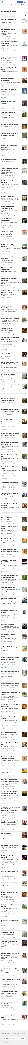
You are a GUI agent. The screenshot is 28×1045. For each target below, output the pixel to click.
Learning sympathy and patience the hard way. (10, 282)
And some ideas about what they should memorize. (9, 783)
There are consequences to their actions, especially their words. (9, 994)
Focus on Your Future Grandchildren (7, 79)
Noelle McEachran (11, 763)
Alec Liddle (10, 815)
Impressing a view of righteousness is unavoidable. (10, 249)
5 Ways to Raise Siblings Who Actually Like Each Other (10, 821)
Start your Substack (10, 1038)
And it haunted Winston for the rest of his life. (10, 796)
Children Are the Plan (7, 196)
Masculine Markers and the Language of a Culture (9, 942)
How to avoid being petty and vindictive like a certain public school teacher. (10, 626)
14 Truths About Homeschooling (6, 834)
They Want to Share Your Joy (9, 539)
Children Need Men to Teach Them (9, 527)
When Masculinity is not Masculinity (8, 257)
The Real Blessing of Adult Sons (9, 455)
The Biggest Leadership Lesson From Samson (8, 399)
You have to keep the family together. (10, 614)
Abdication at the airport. (7, 875)
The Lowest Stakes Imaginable (10, 882)
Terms (18, 1033)
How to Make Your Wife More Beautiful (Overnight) (10, 658)
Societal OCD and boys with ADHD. (9, 378)
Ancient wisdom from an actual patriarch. (9, 211)
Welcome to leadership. (7, 1005)
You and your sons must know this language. (9, 945)
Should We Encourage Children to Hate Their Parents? (10, 363)
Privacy (14, 1033)
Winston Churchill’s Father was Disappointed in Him (9, 792)
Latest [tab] (3, 15)
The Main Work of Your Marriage (8, 30)
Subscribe (19, 2)
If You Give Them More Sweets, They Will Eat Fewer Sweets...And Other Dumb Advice (10, 808)
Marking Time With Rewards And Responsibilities (9, 576)
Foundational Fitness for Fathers (8, 717)
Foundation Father (11, 662)
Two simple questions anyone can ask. (9, 422)
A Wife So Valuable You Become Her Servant (8, 207)
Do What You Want (6, 328)
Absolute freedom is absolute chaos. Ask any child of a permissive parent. (10, 761)
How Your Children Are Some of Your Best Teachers (10, 494)
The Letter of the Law (7, 624)
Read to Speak (5, 353)
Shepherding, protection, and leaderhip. (8, 33)
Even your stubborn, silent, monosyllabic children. (7, 896)
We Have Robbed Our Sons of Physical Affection (10, 291)
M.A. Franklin (8, 24)
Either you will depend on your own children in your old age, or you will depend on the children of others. (10, 198)
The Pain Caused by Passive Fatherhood (9, 872)
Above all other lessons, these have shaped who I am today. (10, 675)
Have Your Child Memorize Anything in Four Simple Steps (10, 780)
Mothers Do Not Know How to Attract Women (10, 954)
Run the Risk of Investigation (9, 845)
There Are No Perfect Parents (9, 409)
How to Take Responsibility (9, 969)
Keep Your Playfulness (8, 587)
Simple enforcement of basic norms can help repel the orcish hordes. (10, 366)
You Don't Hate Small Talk (8, 19)
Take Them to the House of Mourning (9, 181)
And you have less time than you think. (9, 342)
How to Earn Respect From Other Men (9, 146)
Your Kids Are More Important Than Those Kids (10, 443)
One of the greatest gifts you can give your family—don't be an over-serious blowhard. (10, 590)
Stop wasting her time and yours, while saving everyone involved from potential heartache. (10, 223)
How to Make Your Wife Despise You (8, 306)
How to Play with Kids (7, 231)
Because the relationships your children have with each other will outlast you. (9, 825)
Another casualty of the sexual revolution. (8, 295)
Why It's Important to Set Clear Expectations (10, 705)
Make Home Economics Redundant (8, 113)
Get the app (21, 1038)
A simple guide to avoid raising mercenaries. (9, 172)
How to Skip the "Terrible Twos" (8, 1016)
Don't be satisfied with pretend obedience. (8, 848)
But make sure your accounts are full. (10, 746)
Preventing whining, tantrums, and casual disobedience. (9, 1020)
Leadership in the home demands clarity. (9, 709)
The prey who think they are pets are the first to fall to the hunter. (10, 602)
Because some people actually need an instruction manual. (10, 233)
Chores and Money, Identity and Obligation (9, 169)
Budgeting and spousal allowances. (10, 486)
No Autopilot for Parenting (9, 647)
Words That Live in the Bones (10, 318)
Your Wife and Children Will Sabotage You (9, 1002)
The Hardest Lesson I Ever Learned (9, 611)
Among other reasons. (6, 355)
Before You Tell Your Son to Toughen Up (9, 279)
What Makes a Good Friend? (9, 159)
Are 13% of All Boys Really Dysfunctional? (9, 375)
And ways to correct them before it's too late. (10, 137)
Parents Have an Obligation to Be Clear (10, 905)
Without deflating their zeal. (8, 435)
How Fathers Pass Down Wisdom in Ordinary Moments (10, 550)
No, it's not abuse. (5, 60)
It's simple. (3, 91)
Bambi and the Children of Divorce (9, 599)
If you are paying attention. (8, 496)
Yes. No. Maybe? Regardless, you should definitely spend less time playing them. (9, 735)
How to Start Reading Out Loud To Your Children (10, 980)
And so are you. (5, 519)
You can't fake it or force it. (7, 149)
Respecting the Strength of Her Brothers (10, 693)
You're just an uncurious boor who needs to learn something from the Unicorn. (9, 21)
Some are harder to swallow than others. (9, 837)
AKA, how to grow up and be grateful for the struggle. (10, 971)
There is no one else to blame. (8, 271)
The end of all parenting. (7, 330)
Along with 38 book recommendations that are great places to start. (9, 983)
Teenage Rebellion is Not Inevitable (8, 102)
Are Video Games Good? (8, 732)
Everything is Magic (7, 769)
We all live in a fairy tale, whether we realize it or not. (10, 771)
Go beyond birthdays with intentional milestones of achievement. (10, 579)
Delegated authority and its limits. (9, 71)
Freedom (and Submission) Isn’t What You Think (9, 757)
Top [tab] (7, 15)
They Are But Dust (6, 517)
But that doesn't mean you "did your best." (10, 412)
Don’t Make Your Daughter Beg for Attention (10, 42)
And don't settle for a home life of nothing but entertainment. (9, 116)
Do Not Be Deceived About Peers (9, 467)
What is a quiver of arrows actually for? (9, 459)
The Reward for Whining (8, 89)
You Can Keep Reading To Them (8, 635)
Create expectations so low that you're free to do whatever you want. (10, 310)
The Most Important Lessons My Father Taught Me (10, 672)
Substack (7, 1042)
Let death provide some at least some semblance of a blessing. (10, 185)
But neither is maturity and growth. (10, 105)
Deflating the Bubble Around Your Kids (9, 856)
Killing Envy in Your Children (9, 124)
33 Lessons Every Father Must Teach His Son (10, 338)
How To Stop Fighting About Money (9, 483)
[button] (2, 4)
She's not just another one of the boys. (9, 46)
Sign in (25, 2)
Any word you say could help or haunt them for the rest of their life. (10, 320)
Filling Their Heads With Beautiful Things (8, 561)
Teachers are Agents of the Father (9, 68)
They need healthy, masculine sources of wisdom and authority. (10, 531)
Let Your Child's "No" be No (9, 991)
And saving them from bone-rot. (9, 126)
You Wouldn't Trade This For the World (9, 504)
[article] (14, 22)
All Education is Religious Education (9, 245)
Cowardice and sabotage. (7, 402)
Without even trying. (6, 553)
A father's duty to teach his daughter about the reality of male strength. (10, 696)
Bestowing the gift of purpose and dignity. (9, 387)
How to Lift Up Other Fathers (9, 420)
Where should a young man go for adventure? (9, 924)
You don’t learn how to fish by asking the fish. (10, 957)
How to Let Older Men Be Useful (10, 385)
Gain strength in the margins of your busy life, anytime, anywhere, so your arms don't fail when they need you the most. (10, 721)
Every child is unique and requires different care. (9, 649)
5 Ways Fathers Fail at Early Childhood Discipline (9, 134)
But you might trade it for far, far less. (10, 507)
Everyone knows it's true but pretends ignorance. (10, 446)
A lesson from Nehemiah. (7, 934)
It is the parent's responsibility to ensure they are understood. (9, 909)
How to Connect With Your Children (9, 893)
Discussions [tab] (12, 15)
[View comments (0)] (8, 26)
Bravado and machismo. (7, 260)
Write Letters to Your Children (10, 683)
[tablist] (8, 15)
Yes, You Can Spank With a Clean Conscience (9, 57)
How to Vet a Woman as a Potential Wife (8, 219)
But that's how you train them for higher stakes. (9, 884)
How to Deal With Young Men (10, 433)
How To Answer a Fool (8, 932)
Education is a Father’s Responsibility (8, 268)
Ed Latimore (9, 615)
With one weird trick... (6, 661)
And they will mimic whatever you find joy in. (9, 541)
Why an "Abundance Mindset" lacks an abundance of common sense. (10, 813)
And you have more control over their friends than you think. (10, 471)
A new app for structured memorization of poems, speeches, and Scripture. (9, 564)
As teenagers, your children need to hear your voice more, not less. (10, 639)
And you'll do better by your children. (10, 82)
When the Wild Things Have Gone (9, 921)
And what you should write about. (9, 685)
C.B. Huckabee (10, 926)
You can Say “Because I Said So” (9, 743)
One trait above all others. (7, 161)
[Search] (25, 15)
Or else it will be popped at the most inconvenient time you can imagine (10, 860)
